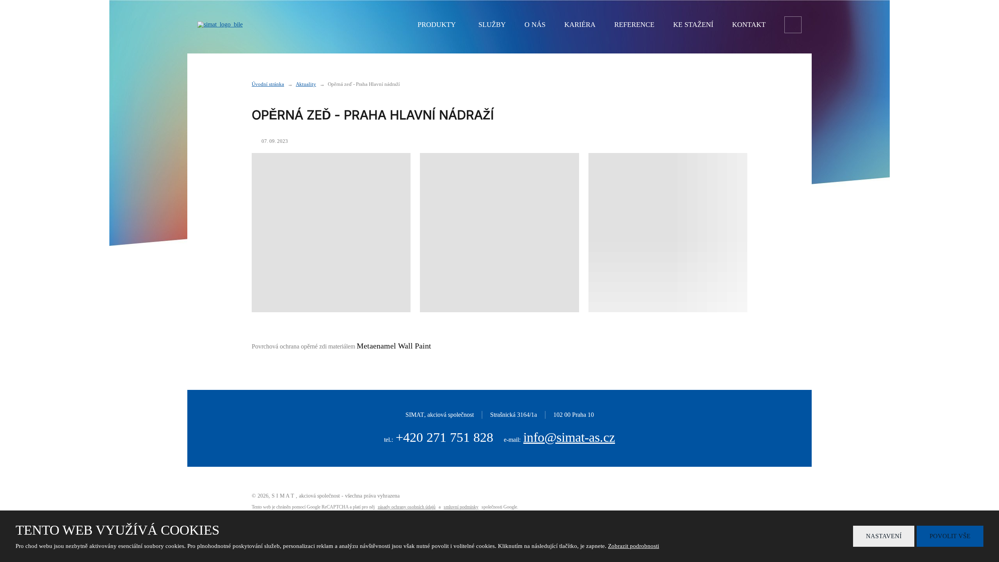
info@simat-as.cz (569, 437)
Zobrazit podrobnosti (633, 546)
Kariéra (579, 24)
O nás (535, 24)
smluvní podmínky (461, 507)
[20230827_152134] (667, 232)
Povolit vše (950, 536)
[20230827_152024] (331, 232)
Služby (492, 24)
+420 (444, 437)
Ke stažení (693, 24)
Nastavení (883, 536)
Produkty (437, 24)
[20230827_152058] (499, 232)
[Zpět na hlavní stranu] (279, 24)
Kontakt (749, 24)
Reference (634, 24)
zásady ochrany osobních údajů (407, 507)
